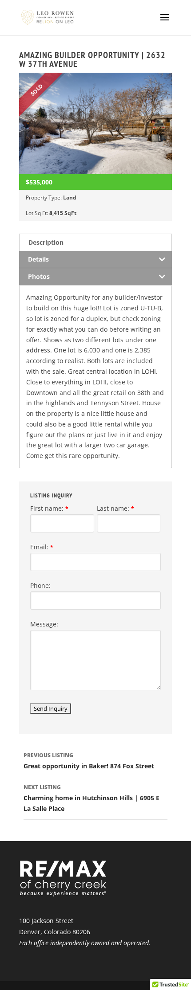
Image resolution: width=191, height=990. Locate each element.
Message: (44, 624)
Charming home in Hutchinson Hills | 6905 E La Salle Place (91, 798)
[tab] (95, 242)
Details (38, 259)
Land (69, 197)
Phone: (40, 585)
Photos (39, 276)
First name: (49, 508)
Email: (41, 547)
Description (46, 242)
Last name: (115, 508)
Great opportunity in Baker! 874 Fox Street (89, 760)
